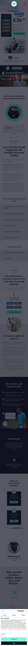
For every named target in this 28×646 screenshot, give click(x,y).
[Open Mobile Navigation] (24, 4)
